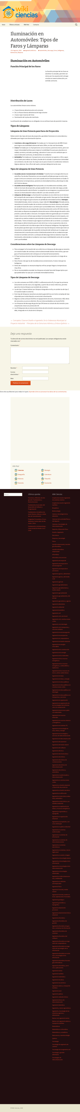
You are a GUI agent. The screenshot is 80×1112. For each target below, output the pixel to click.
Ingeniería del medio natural (60, 745)
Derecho (21, 483)
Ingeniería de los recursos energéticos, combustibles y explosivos (60, 666)
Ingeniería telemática (58, 1005)
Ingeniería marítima (57, 974)
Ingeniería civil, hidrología (59, 624)
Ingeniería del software (59, 748)
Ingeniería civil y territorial (59, 616)
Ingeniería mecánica (58, 980)
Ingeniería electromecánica (60, 754)
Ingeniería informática (58, 918)
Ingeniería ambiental (58, 607)
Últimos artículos (14, 25)
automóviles (43, 50)
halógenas (61, 50)
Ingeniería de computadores (60, 638)
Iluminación (14, 52)
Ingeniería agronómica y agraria (61, 601)
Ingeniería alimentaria (58, 604)
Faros (55, 50)
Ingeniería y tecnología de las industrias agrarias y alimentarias (60, 1013)
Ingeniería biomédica (58, 610)
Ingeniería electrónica (58, 757)
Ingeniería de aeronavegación (61, 632)
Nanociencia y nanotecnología (61, 1035)
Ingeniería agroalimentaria (60, 585)
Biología (47, 470)
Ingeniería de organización (60, 700)
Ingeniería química (57, 994)
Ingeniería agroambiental (59, 593)
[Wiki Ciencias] (40, 11)
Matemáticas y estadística (60, 1032)
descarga (50, 50)
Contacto (36, 25)
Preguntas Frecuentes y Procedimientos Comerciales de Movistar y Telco (37, 521)
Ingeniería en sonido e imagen (61, 855)
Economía (48, 483)
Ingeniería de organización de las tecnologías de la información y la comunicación (61, 705)
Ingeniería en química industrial (61, 827)
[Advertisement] (28, 84)
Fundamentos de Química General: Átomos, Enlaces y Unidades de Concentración (37, 514)
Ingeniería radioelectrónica (60, 997)
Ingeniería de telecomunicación (61, 739)
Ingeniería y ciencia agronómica (61, 1008)
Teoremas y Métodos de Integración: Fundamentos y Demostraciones (36, 500)
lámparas (20, 52)
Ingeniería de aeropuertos (60, 635)
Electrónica (55, 535)
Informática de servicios (59, 557)
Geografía (21, 474)
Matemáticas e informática (60, 1029)
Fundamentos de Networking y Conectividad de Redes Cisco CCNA (37, 528)
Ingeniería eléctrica (30, 50)
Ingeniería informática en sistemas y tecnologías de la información (61, 955)
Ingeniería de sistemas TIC (60, 725)
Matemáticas (56, 1026)
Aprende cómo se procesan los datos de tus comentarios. (48, 392)
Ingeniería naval (56, 991)
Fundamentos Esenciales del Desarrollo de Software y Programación (36, 507)
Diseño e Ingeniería (57, 532)
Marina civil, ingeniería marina (60, 1018)
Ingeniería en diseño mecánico (61, 790)
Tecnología (55, 1041)
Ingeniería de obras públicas (60, 682)
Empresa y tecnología (58, 538)
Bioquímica (55, 508)
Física (54, 541)
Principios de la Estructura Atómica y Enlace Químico (48, 323)
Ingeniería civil (56, 613)
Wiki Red (26, 25)
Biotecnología (56, 511)
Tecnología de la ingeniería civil (61, 1049)
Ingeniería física (56, 886)
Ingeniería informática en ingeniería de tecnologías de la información (61, 948)
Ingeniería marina (57, 971)
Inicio (3, 25)
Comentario (15, 345)
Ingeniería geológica (58, 900)
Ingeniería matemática (58, 977)
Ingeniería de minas (58, 676)
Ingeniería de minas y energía (60, 679)
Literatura (48, 474)
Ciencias (21, 470)
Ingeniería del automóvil (59, 742)
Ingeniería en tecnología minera (61, 858)
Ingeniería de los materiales (60, 655)
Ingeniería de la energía (59, 652)
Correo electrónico (15, 373)
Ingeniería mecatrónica (59, 983)
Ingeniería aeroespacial (59, 560)
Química (54, 1038)
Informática (55, 554)
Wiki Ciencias (15, 1108)
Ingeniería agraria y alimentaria (61, 574)
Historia (20, 479)
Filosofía (47, 479)
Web (12, 378)
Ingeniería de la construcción (60, 649)
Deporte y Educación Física (60, 529)
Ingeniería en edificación (59, 793)
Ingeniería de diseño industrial (61, 641)
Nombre (14, 368)
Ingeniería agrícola (57, 582)
